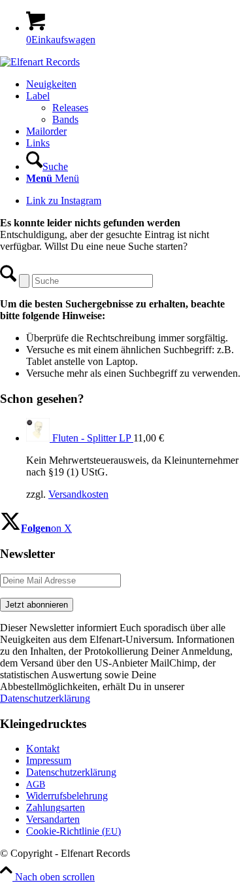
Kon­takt (42, 748)
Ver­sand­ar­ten (53, 819)
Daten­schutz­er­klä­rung (71, 772)
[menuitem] (135, 84)
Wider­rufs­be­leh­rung (67, 795)
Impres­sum (48, 760)
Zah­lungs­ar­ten (55, 807)
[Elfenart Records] (40, 61)
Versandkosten (78, 494)
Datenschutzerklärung (45, 698)
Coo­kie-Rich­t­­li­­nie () (73, 831)
